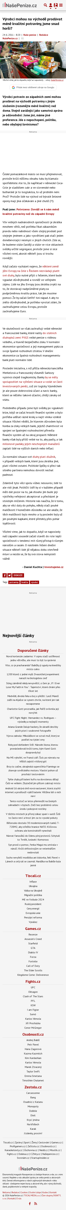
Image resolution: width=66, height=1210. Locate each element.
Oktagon (33, 991)
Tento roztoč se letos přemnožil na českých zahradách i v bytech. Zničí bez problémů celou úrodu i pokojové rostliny (33, 805)
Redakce (15, 1192)
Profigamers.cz (18, 1146)
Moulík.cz (55, 1150)
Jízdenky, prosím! (33, 1133)
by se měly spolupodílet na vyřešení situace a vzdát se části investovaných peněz (32, 381)
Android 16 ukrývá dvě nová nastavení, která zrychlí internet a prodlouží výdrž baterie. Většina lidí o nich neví (33, 792)
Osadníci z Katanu (33, 1101)
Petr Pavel (33, 1044)
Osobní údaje (35, 1192)
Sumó (33, 1014)
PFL (33, 1000)
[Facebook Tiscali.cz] (29, 1203)
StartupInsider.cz (40, 1157)
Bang (33, 1097)
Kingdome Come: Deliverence (33, 974)
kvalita (24, 582)
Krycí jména (33, 1119)
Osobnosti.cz (33, 1034)
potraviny (13, 582)
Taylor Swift (33, 1071)
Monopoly (33, 1106)
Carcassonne (33, 1092)
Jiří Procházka (33, 1023)
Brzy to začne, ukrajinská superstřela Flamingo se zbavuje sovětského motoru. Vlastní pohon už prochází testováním (33, 770)
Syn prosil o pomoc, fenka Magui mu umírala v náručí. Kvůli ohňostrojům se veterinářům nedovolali (33, 848)
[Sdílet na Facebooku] (5, 575)
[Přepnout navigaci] (50, 5)
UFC (33, 987)
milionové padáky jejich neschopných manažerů (31, 444)
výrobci (34, 582)
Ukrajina (33, 886)
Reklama (6, 1192)
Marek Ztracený (33, 1067)
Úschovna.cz (30, 1150)
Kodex (45, 1192)
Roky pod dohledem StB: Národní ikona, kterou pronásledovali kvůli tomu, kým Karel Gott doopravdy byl (33, 748)
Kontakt (53, 1192)
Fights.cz (33, 981)
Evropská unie (33, 913)
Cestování (44, 1142)
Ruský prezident (33, 904)
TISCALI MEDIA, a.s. (32, 1195)
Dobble (33, 1110)
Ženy (34, 1142)
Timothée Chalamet (33, 1080)
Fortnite (33, 961)
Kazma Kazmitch (33, 1053)
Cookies (24, 1192)
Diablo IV (33, 952)
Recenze (33, 934)
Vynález (33, 922)
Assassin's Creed (33, 939)
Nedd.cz (43, 1150)
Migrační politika (33, 895)
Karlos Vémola (33, 1018)
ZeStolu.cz (33, 1146)
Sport (27, 1142)
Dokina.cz (23, 1154)
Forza (33, 956)
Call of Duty (33, 965)
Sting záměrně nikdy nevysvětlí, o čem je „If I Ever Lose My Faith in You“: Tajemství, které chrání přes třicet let (33, 687)
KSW (33, 1005)
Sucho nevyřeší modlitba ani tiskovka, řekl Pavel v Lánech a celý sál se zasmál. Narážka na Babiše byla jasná (33, 861)
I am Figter (33, 1009)
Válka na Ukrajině (33, 890)
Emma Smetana (33, 1075)
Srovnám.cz (23, 1157)
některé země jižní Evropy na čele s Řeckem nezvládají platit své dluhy (31, 271)
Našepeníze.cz (50, 1154)
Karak (33, 1128)
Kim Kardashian (33, 1058)
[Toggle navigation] (60, 5)
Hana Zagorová (33, 1049)
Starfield (33, 943)
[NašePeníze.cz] (20, 5)
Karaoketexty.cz (13, 1150)
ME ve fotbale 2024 (33, 899)
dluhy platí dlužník (44, 457)
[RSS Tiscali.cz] (35, 1203)
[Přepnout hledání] (45, 5)
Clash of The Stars (33, 996)
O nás (18, 1198)
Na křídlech (33, 1124)
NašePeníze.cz (57, 80)
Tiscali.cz (33, 875)
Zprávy (18, 1142)
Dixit (33, 1115)
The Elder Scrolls (33, 970)
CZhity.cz (35, 1154)
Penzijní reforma (33, 917)
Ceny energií (33, 908)
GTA (33, 947)
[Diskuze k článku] (22, 38)
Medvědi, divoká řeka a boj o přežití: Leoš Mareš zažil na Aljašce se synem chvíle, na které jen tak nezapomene (33, 699)
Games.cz (33, 928)
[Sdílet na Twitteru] (9, 575)
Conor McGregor (33, 1027)
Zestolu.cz (33, 1087)
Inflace (33, 881)
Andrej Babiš (33, 1040)
